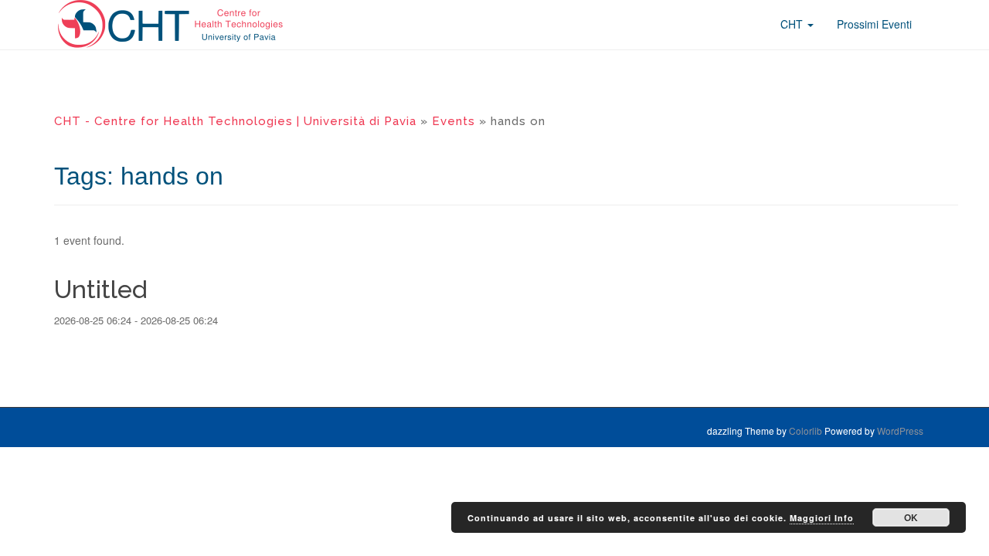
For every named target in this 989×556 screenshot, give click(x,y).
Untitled (101, 289)
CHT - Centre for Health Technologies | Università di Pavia (235, 121)
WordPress (900, 430)
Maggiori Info (822, 518)
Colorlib (805, 430)
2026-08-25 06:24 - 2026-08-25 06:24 (136, 320)
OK (911, 517)
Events (453, 121)
